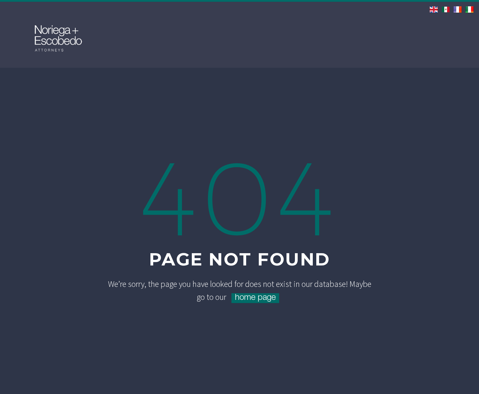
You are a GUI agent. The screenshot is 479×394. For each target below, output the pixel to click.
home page (255, 298)
